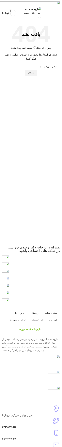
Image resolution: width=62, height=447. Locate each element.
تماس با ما (20, 313)
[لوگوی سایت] (31, 13)
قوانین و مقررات (18, 319)
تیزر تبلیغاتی (37, 319)
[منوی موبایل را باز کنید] (56, 13)
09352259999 (9, 439)
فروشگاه (35, 313)
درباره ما (53, 319)
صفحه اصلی (51, 313)
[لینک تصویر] (5, 294)
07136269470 (9, 427)
